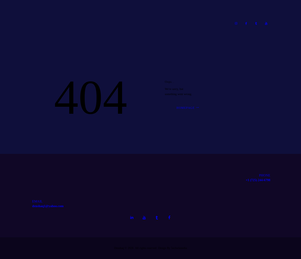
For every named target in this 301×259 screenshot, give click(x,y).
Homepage (186, 107)
